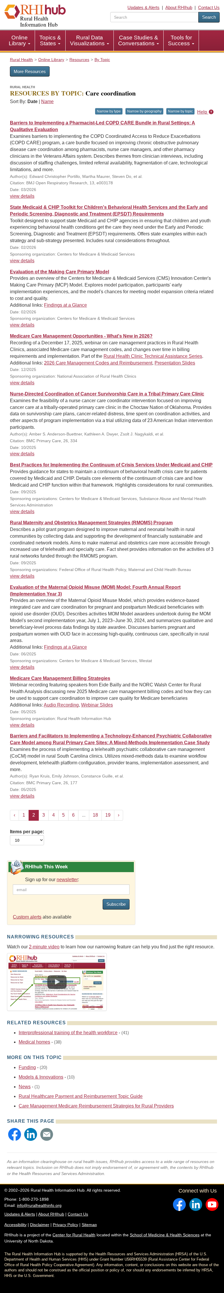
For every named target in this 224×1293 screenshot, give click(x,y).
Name (47, 101)
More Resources (30, 71)
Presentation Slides (175, 362)
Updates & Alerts (143, 7)
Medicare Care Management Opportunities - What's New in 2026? (81, 336)
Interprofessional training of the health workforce (68, 1032)
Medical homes (34, 1041)
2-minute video (44, 946)
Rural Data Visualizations (88, 40)
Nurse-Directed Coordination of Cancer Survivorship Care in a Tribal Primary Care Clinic (107, 393)
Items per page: (27, 831)
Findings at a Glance (65, 305)
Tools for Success (180, 40)
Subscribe (116, 904)
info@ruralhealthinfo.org (39, 1205)
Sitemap (89, 1224)
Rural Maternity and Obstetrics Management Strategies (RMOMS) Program (91, 522)
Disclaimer (39, 1224)
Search (209, 17)
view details (22, 196)
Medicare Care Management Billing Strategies (60, 678)
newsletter (67, 879)
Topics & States (50, 40)
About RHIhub (178, 7)
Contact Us (209, 7)
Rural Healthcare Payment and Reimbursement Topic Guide (81, 1096)
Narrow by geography (144, 111)
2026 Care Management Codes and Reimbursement (98, 362)
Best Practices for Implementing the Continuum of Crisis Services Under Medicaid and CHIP (111, 464)
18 (95, 815)
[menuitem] (19, 40)
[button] (14, 1134)
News (25, 1086)
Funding (27, 1067)
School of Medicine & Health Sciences (165, 1235)
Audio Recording (61, 704)
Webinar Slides (97, 704)
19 (108, 815)
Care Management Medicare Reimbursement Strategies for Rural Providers (96, 1105)
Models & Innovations (41, 1077)
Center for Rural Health (73, 1235)
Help (202, 112)
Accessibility (15, 1224)
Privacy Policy (65, 1224)
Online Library (18, 40)
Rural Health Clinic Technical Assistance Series (153, 356)
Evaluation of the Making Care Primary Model (59, 271)
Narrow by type (109, 111)
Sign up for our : (52, 879)
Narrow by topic (180, 111)
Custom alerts (27, 916)
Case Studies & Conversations (138, 40)
